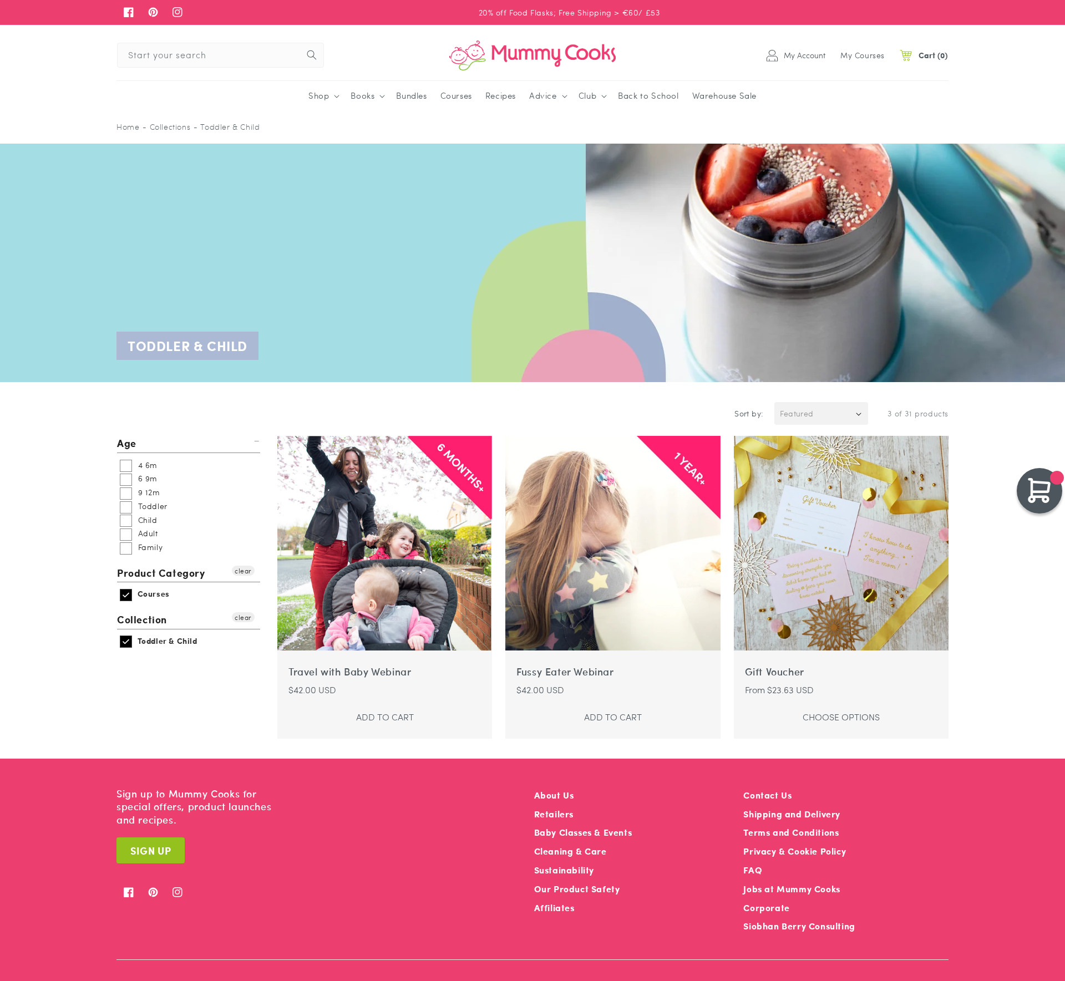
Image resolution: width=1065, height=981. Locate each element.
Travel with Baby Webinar (349, 671)
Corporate (766, 907)
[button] (323, 96)
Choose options (841, 716)
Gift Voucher (774, 671)
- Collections (166, 126)
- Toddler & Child (227, 126)
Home (127, 126)
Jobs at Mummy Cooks (791, 888)
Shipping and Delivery (791, 813)
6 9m (146, 478)
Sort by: (748, 413)
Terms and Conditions (791, 832)
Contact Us (767, 795)
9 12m (147, 491)
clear (243, 571)
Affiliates (554, 907)
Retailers (554, 813)
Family (149, 546)
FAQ (752, 869)
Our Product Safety (577, 888)
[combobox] (220, 55)
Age (126, 443)
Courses (152, 593)
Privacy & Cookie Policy (794, 851)
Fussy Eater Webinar (564, 671)
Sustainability (564, 869)
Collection (142, 619)
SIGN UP (150, 850)
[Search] (312, 55)
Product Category (161, 572)
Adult (146, 532)
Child (146, 519)
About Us (554, 795)
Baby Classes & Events (583, 832)
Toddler (151, 505)
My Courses (862, 54)
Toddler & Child (166, 641)
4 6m (146, 464)
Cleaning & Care (570, 851)
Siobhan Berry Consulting (799, 925)
